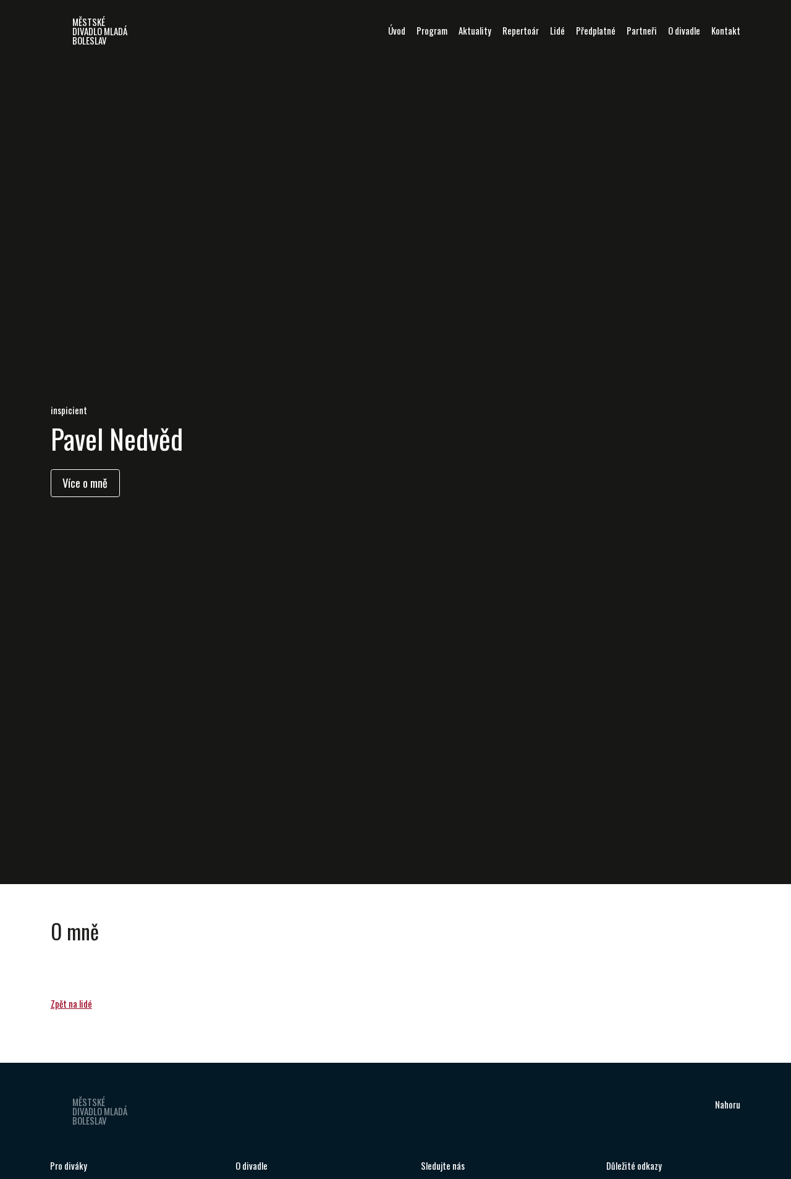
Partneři (642, 30)
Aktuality (475, 30)
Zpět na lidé (71, 1003)
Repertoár (520, 30)
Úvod (396, 30)
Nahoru (727, 1104)
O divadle (684, 30)
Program (432, 30)
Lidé (557, 30)
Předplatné (595, 30)
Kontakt (725, 30)
